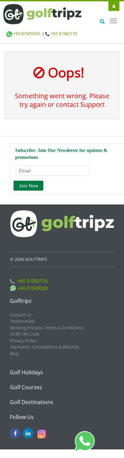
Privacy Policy (23, 336)
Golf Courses (26, 382)
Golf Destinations (31, 397)
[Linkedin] (28, 428)
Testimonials (22, 316)
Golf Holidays (26, 367)
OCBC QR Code (24, 329)
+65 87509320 (27, 33)
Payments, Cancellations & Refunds (44, 342)
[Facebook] (15, 428)
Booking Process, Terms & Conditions (46, 323)
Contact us (20, 310)
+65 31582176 (64, 33)
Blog (14, 349)
